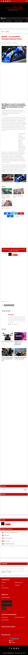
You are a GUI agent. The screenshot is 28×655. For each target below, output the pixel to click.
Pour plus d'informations (6, 571)
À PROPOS (4, 582)
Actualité (7, 31)
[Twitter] (14, 213)
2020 (8, 305)
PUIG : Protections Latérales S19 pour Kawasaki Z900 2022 (7, 359)
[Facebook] (7, 213)
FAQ (2, 585)
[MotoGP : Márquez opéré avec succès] (7, 203)
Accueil (2, 31)
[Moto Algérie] (14, 7)
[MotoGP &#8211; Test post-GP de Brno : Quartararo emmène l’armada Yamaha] (7, 191)
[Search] (25, 489)
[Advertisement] (14, 12)
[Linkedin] (10, 216)
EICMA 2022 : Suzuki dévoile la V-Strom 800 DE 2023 (20, 358)
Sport (11, 43)
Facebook (3, 572)
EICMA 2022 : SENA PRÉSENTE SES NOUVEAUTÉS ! (18, 343)
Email (10, 572)
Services (5, 540)
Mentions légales (19, 582)
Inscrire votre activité (20, 617)
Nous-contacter (4, 620)
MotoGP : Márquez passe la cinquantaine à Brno (18, 196)
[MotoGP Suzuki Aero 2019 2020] (20, 178)
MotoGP (8, 43)
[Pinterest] (21, 213)
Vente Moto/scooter (8, 543)
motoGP (12, 305)
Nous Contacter (5, 588)
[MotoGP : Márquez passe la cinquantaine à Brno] (18, 191)
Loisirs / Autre (7, 538)
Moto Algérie (11, 314)
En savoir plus (4, 617)
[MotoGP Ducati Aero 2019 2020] (8, 178)
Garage (5, 535)
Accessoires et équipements (9, 532)
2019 (5, 305)
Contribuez (17, 585)
